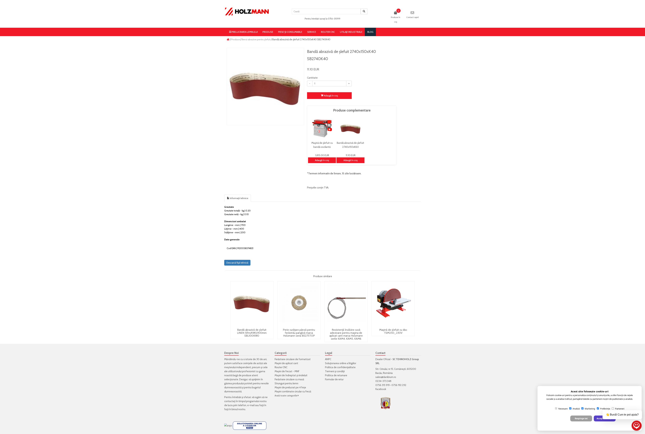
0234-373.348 (383, 381)
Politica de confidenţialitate (340, 367)
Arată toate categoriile (286, 395)
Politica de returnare (336, 375)
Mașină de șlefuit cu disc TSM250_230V (393, 331)
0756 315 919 (382, 385)
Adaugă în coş (330, 95)
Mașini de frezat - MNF (287, 371)
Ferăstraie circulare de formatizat (293, 359)
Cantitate (312, 77)
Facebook (380, 389)
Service (311, 31)
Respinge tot (581, 418)
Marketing (590, 408)
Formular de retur (334, 379)
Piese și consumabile (290, 31)
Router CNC (328, 31)
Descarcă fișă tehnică (237, 262)
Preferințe (605, 408)
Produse (268, 31)
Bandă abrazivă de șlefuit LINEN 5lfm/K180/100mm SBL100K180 (252, 332)
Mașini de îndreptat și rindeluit (291, 375)
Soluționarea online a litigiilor (340, 363)
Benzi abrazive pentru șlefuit (256, 39)
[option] (265, 86)
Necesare (563, 408)
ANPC (328, 359)
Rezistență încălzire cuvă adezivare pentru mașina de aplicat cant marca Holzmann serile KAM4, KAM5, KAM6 (346, 334)
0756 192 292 (399, 385)
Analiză (576, 408)
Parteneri (619, 408)
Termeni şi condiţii (335, 371)
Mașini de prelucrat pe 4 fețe (290, 387)
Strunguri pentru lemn (286, 383)
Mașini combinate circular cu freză (293, 391)
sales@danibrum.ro (385, 377)
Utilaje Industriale (351, 31)
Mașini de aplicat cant (286, 363)
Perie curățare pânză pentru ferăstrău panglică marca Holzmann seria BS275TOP (299, 332)
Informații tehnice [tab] (238, 198)
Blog (370, 31)
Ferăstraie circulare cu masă (289, 379)
